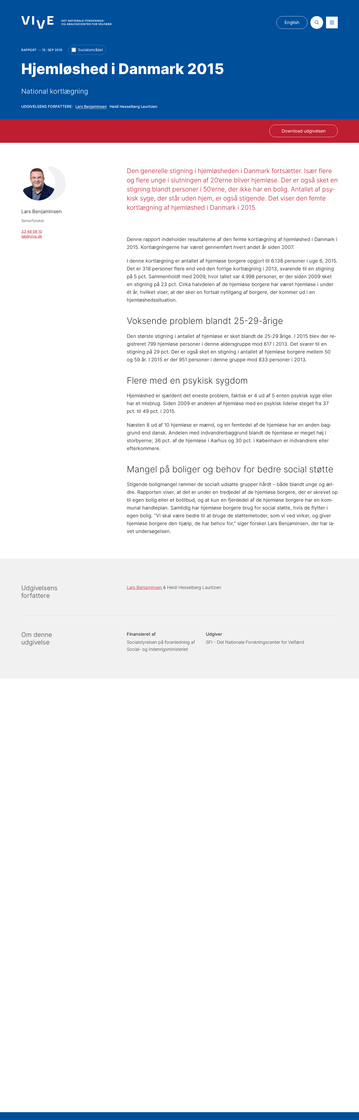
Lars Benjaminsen (91, 106)
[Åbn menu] (332, 22)
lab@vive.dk (31, 236)
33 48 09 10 (31, 231)
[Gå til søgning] (316, 22)
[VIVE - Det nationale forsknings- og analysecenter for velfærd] (66, 22)
